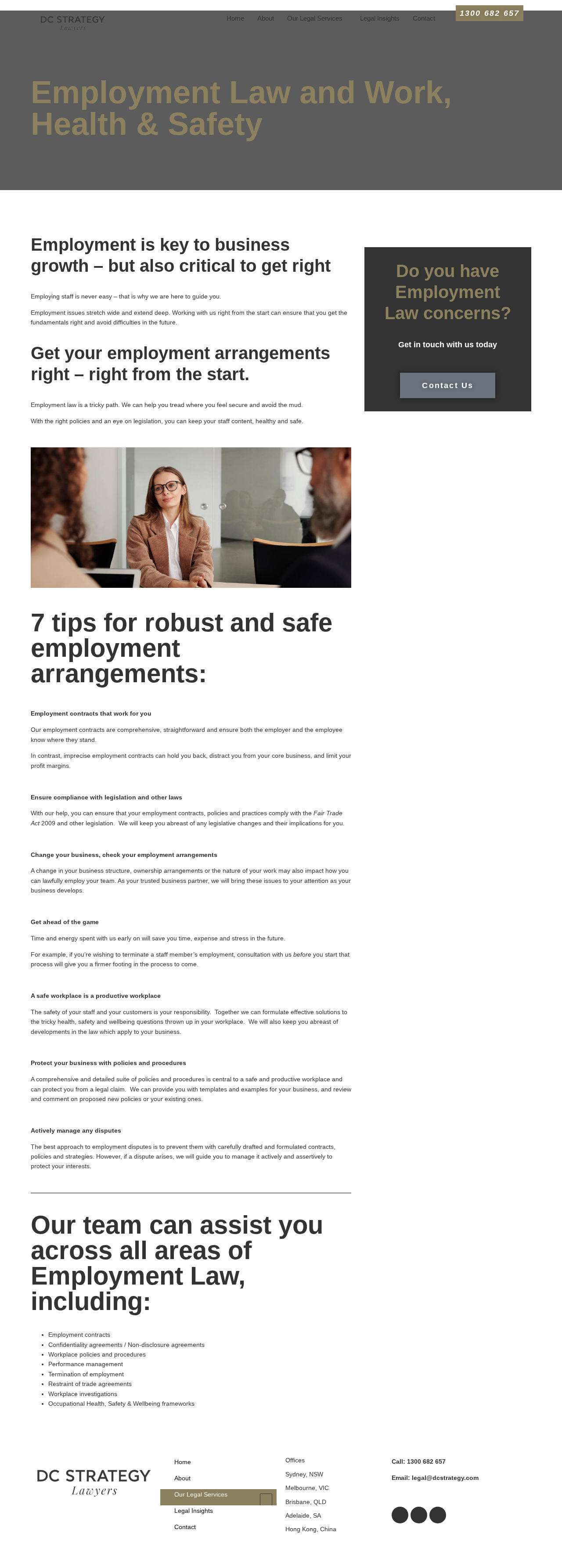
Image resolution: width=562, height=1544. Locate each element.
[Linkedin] (437, 1515)
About (265, 18)
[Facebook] (400, 1515)
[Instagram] (419, 1515)
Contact (424, 18)
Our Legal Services (314, 18)
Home (235, 18)
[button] (317, 18)
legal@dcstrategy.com (435, 1477)
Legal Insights (380, 18)
